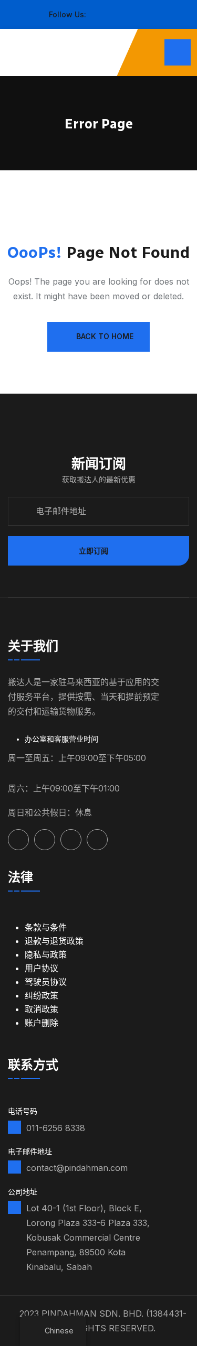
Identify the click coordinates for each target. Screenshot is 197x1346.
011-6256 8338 (55, 1128)
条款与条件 (46, 927)
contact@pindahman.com (77, 1168)
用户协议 (41, 968)
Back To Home (104, 336)
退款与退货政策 (54, 941)
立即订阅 (93, 550)
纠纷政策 (41, 995)
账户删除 (41, 1022)
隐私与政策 (46, 954)
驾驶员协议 (46, 981)
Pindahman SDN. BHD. (92, 1313)
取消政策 (41, 1009)
